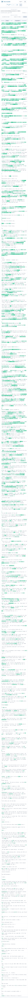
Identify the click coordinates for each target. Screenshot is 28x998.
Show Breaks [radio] (17, 20)
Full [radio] (11, 20)
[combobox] (9, 5)
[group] (7, 20)
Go (20, 4)
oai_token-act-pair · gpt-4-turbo (6, 12)
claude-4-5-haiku (17, 16)
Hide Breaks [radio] (24, 20)
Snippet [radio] (7, 20)
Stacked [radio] (2, 20)
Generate (25, 16)
